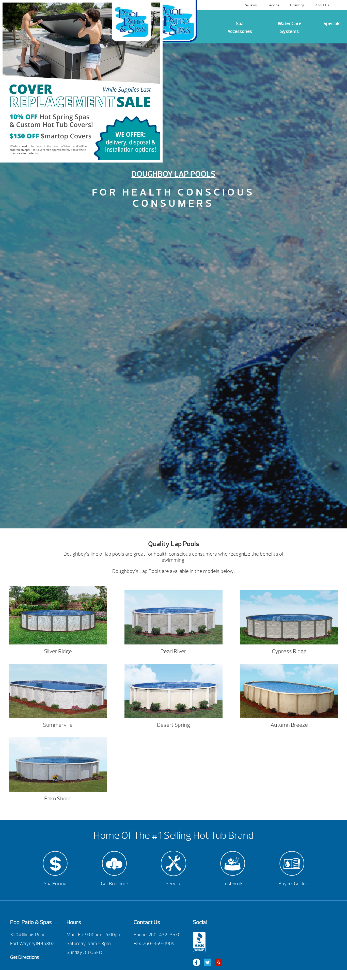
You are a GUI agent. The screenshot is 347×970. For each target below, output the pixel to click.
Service (273, 5)
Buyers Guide (292, 884)
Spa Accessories (239, 28)
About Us (322, 5)
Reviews (250, 5)
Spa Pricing (55, 884)
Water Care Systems (289, 28)
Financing (297, 5)
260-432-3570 (164, 935)
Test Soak (233, 884)
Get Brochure (114, 884)
